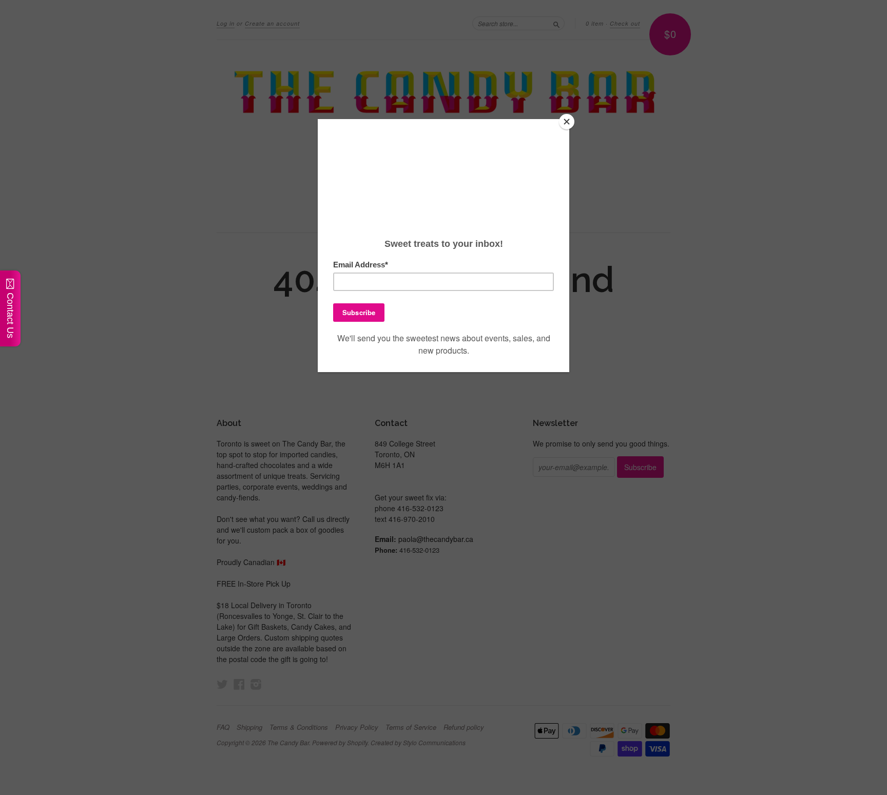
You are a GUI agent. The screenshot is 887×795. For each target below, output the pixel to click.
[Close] (566, 121)
